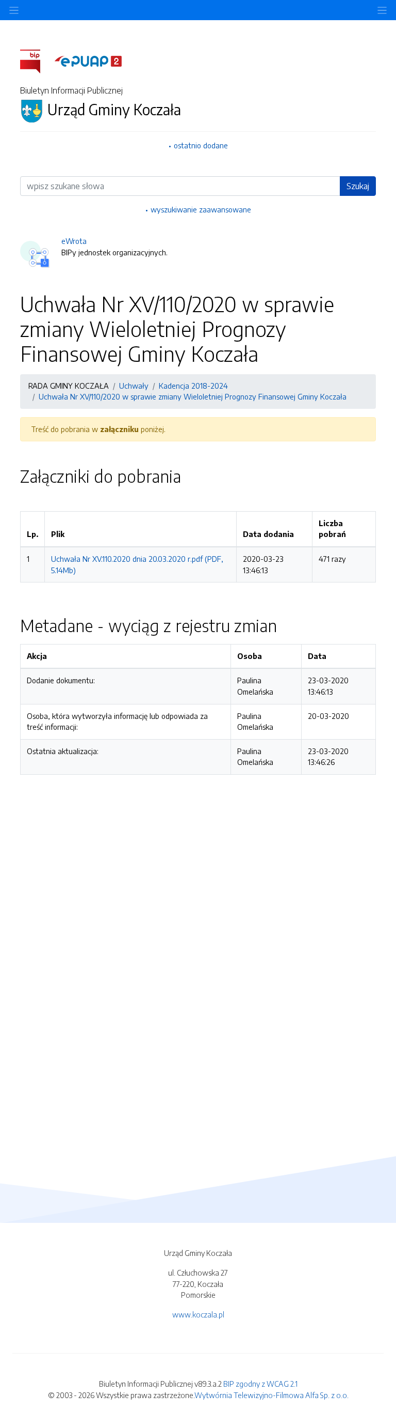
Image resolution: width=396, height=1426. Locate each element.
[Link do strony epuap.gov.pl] (88, 60)
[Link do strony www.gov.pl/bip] (36, 60)
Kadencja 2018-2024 (193, 385)
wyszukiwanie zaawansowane (201, 209)
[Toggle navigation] (382, 10)
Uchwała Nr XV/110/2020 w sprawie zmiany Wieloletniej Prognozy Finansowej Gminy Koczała (192, 396)
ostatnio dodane (201, 145)
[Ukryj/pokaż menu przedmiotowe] (14, 10)
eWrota (74, 241)
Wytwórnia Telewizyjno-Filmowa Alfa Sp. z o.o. (271, 1395)
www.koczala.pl (198, 1314)
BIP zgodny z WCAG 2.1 (260, 1383)
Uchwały (133, 385)
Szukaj (357, 186)
